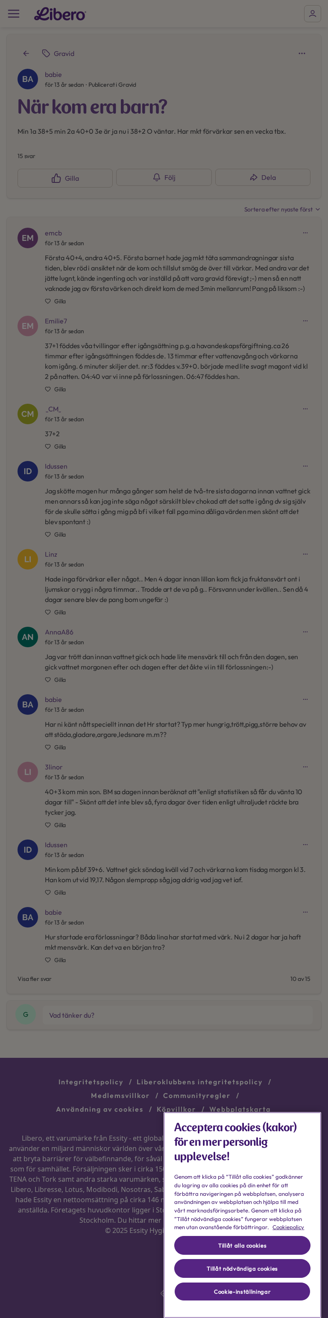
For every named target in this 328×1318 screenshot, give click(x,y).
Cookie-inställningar (242, 1291)
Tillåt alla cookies (242, 1245)
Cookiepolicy (288, 1227)
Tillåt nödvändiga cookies (242, 1268)
